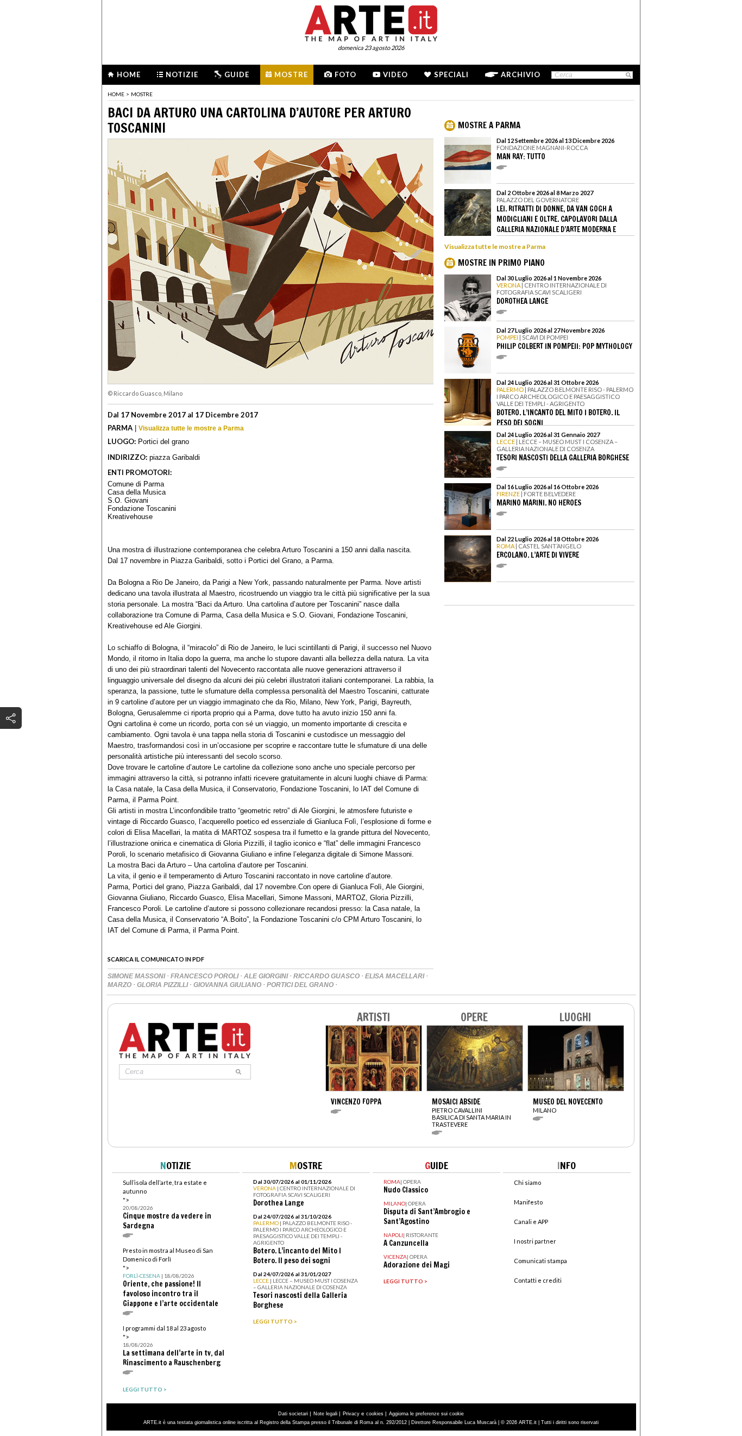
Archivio (520, 74)
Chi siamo (527, 1182)
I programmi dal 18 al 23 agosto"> (173, 1346)
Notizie (182, 74)
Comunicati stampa (540, 1260)
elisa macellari (395, 976)
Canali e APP (531, 1221)
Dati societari (293, 1413)
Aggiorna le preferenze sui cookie (426, 1413)
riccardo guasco (327, 976)
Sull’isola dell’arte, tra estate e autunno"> (167, 1205)
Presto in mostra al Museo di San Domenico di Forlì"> (170, 1277)
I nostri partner (535, 1241)
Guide (236, 74)
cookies (374, 1413)
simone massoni (137, 976)
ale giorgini (267, 976)
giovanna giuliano (228, 985)
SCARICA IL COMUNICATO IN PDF (156, 959)
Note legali (325, 1413)
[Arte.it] (371, 21)
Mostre (291, 74)
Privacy (351, 1413)
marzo (120, 985)
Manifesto (528, 1202)
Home (129, 74)
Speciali (451, 74)
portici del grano (301, 985)
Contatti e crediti (538, 1280)
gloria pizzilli (163, 985)
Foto (345, 74)
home (116, 94)
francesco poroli (205, 976)
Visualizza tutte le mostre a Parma (191, 428)
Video (395, 74)
